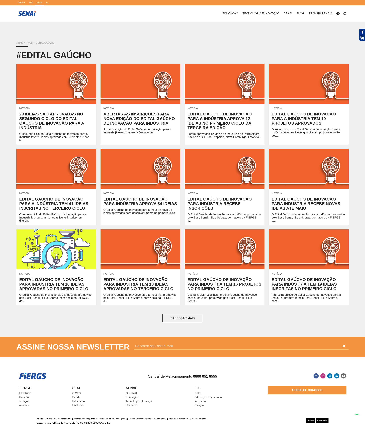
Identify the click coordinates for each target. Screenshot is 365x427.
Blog (300, 13)
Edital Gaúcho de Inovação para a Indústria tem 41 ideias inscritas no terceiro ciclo (53, 204)
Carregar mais (183, 318)
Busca (345, 13)
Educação (230, 13)
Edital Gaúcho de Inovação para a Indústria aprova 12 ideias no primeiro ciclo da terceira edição (219, 121)
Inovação (200, 401)
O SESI (76, 393)
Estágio (199, 405)
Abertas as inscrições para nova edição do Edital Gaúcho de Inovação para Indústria (139, 118)
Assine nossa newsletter (72, 347)
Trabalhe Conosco (307, 390)
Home (19, 43)
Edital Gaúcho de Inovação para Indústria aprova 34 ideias (140, 201)
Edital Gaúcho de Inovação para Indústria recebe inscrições (219, 204)
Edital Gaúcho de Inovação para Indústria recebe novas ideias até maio (306, 204)
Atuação (24, 397)
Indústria (24, 405)
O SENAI (131, 393)
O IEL (197, 393)
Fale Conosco (337, 13)
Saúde (76, 397)
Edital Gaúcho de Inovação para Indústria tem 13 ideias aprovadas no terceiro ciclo (138, 284)
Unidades (78, 405)
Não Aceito (322, 420)
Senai (288, 13)
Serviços (24, 401)
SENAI (101, 423)
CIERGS (88, 423)
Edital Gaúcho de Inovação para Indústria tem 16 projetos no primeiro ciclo (224, 284)
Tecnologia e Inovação (261, 13)
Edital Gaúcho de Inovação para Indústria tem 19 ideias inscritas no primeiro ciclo (304, 284)
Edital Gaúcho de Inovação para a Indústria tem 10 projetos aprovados (304, 118)
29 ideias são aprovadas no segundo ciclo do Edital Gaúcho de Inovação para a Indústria (51, 121)
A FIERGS (25, 393)
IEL (108, 423)
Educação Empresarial (208, 397)
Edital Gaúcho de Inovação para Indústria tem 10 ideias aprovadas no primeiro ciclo (53, 284)
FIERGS (79, 423)
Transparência (320, 13)
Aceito (310, 420)
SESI (95, 423)
